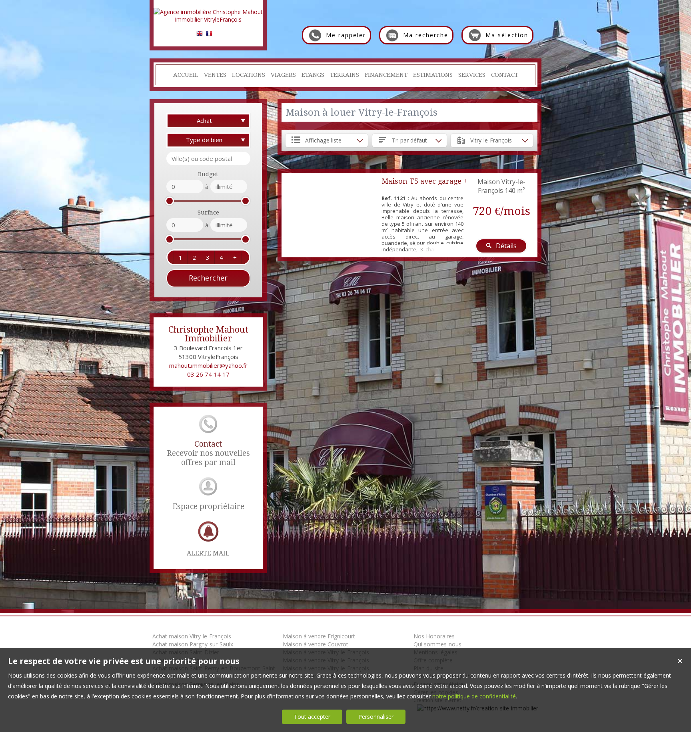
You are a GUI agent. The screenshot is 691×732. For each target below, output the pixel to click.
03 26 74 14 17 (208, 374)
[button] (180, 257)
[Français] (209, 34)
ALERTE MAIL (208, 553)
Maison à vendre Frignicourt (319, 636)
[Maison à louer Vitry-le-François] (329, 215)
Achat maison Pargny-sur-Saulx (192, 644)
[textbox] (208, 158)
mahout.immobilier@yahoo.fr (208, 365)
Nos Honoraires (434, 636)
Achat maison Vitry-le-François (191, 636)
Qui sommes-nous (437, 644)
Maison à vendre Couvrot (315, 644)
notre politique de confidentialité (474, 696)
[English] (200, 34)
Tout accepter (312, 716)
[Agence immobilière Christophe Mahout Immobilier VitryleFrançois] (208, 19)
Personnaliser (375, 716)
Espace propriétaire (208, 506)
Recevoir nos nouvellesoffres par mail (208, 453)
